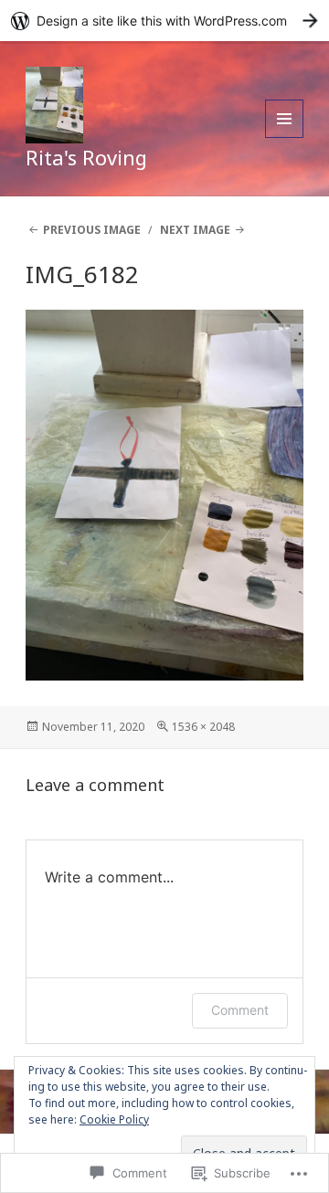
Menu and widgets (284, 137)
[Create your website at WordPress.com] (164, 20)
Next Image (195, 230)
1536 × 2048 (203, 726)
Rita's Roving (86, 157)
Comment (240, 1010)
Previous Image (92, 230)
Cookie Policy (114, 1119)
